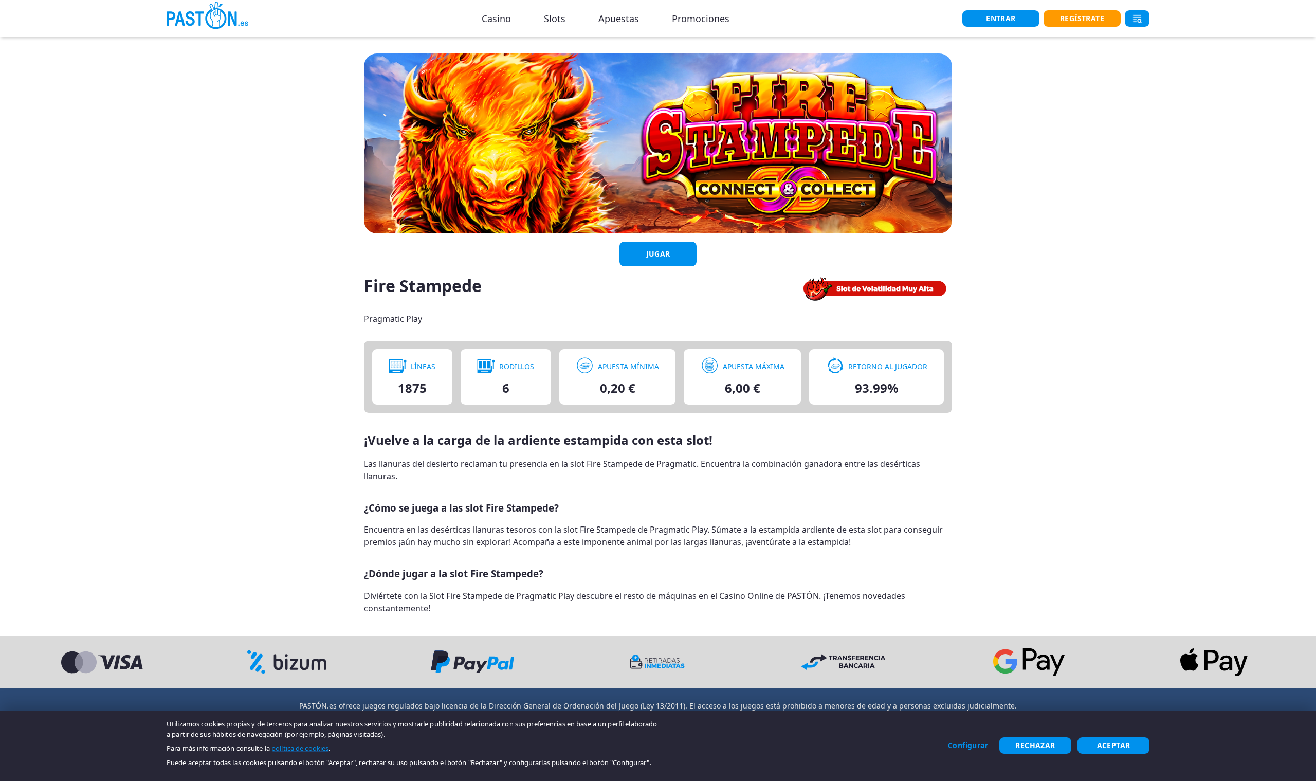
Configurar (968, 745)
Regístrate (1082, 18)
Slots (554, 18)
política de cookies (299, 748)
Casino (496, 18)
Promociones (700, 18)
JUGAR (658, 254)
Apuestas (618, 18)
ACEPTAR (1113, 745)
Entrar (1000, 18)
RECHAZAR (1035, 745)
